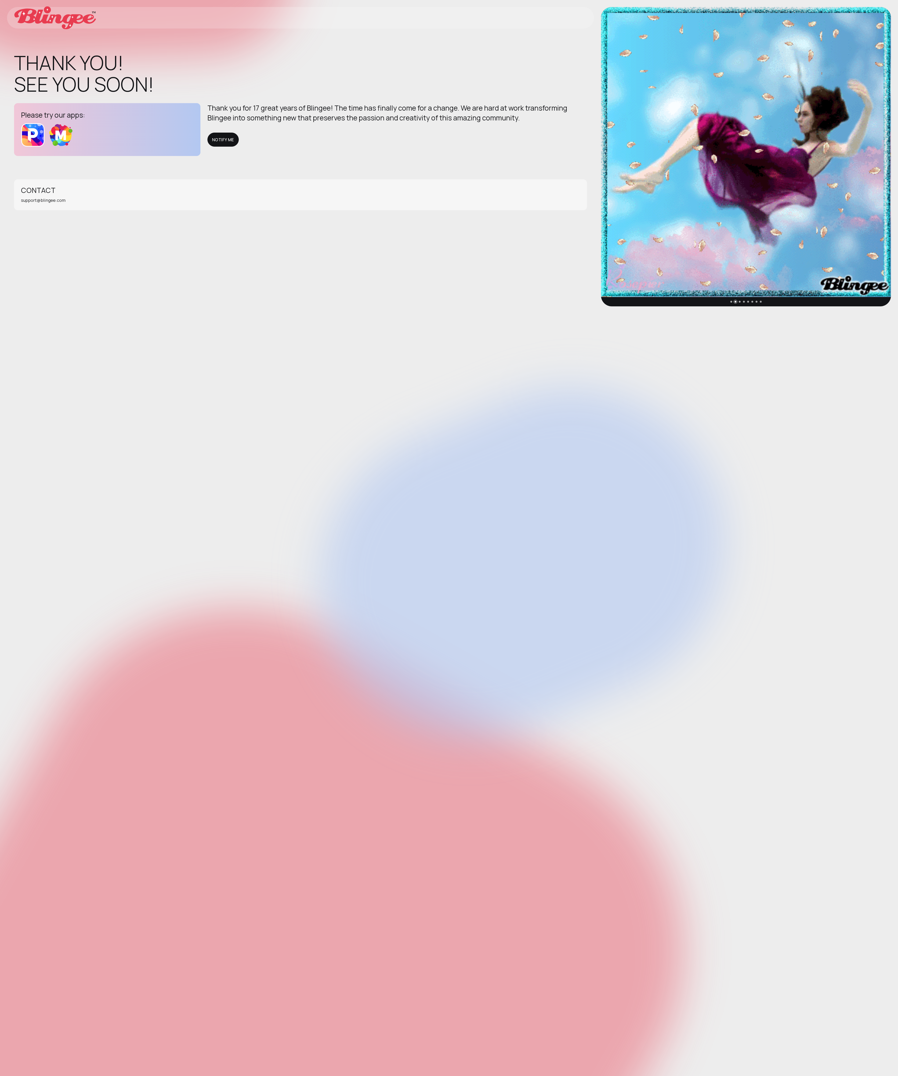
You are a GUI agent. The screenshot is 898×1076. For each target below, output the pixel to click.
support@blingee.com (43, 200)
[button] (731, 302)
